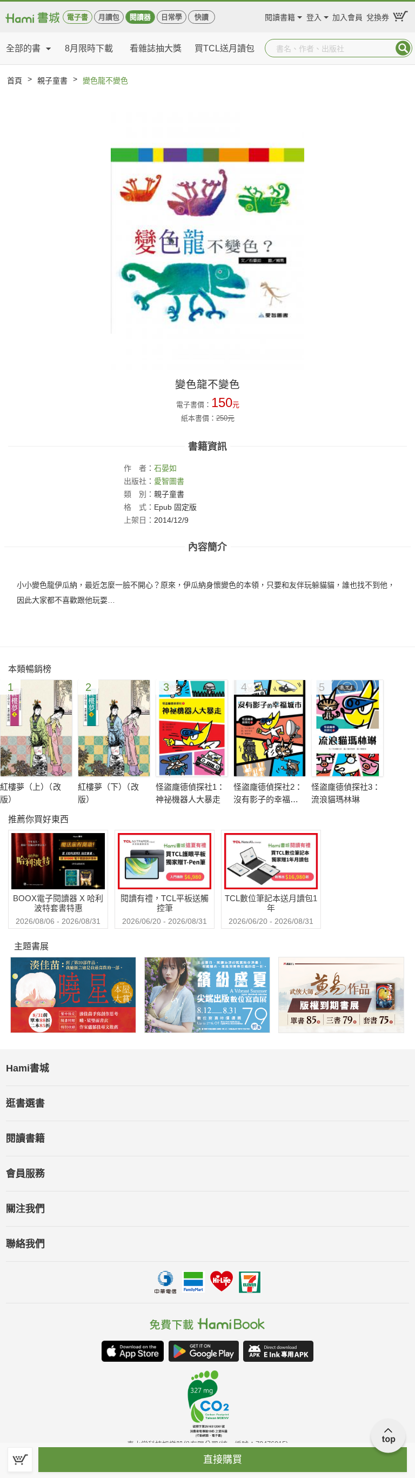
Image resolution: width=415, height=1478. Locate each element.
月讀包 (108, 17)
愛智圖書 (169, 481)
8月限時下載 (89, 48)
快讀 (202, 17)
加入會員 (347, 16)
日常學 (171, 17)
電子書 (77, 17)
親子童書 (52, 80)
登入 (314, 16)
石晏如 (165, 468)
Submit (403, 48)
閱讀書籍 (280, 16)
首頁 (14, 80)
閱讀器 (140, 17)
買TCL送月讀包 (225, 48)
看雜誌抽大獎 (156, 48)
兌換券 (377, 16)
